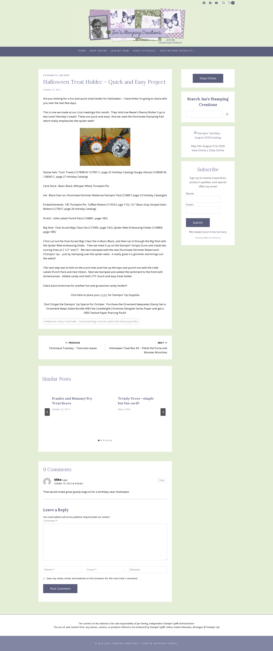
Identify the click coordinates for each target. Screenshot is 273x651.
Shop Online (98, 50)
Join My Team (120, 50)
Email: (190, 204)
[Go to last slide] (47, 412)
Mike (58, 480)
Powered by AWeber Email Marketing (207, 238)
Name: (190, 193)
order (103, 295)
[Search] (227, 114)
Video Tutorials (144, 50)
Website (135, 569)
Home (82, 50)
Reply (162, 480)
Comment (50, 520)
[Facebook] (204, 3)
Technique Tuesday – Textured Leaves (73, 345)
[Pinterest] (210, 3)
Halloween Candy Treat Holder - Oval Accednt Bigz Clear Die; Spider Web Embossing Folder (91, 321)
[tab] (99, 440)
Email (92, 569)
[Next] (163, 412)
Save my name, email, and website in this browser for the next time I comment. (92, 578)
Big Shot (65, 75)
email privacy (218, 232)
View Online (199, 150)
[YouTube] (216, 3)
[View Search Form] (223, 3)
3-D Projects (50, 75)
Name (49, 569)
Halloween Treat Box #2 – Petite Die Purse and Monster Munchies (138, 347)
